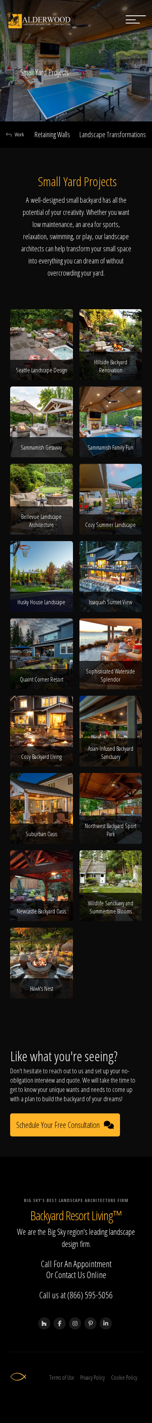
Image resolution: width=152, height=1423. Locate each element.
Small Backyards (76, 1021)
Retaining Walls (52, 134)
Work (19, 134)
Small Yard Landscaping (69, 1013)
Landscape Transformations (112, 134)
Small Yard (110, 1013)
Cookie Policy (124, 1377)
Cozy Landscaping (21, 1013)
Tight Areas (138, 1013)
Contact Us (70, 1274)
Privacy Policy (92, 1377)
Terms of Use (61, 1377)
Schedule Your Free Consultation (58, 1124)
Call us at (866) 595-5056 (76, 1294)
